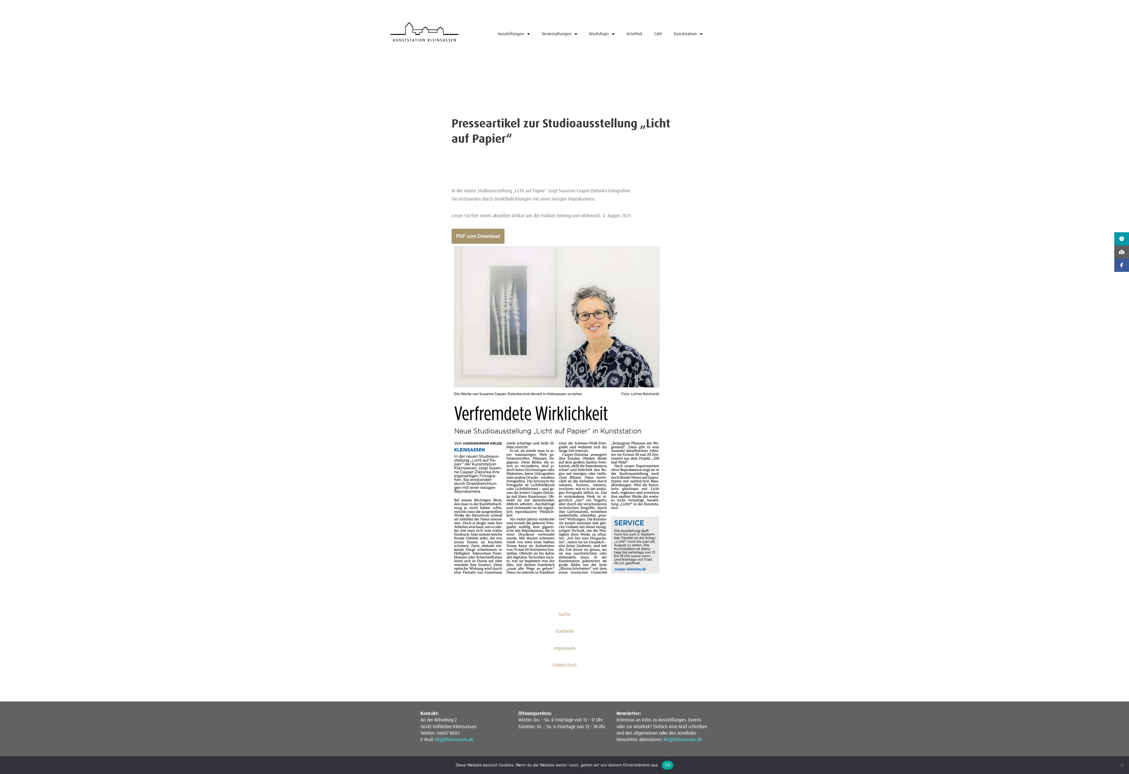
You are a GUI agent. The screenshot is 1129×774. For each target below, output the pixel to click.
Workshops (599, 34)
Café (658, 34)
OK (667, 765)
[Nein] (1122, 765)
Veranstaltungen (557, 34)
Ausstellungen (511, 34)
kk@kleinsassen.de (454, 739)
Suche (564, 614)
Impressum (564, 648)
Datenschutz (564, 665)
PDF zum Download (478, 236)
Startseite (564, 631)
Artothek (634, 34)
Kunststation (685, 34)
